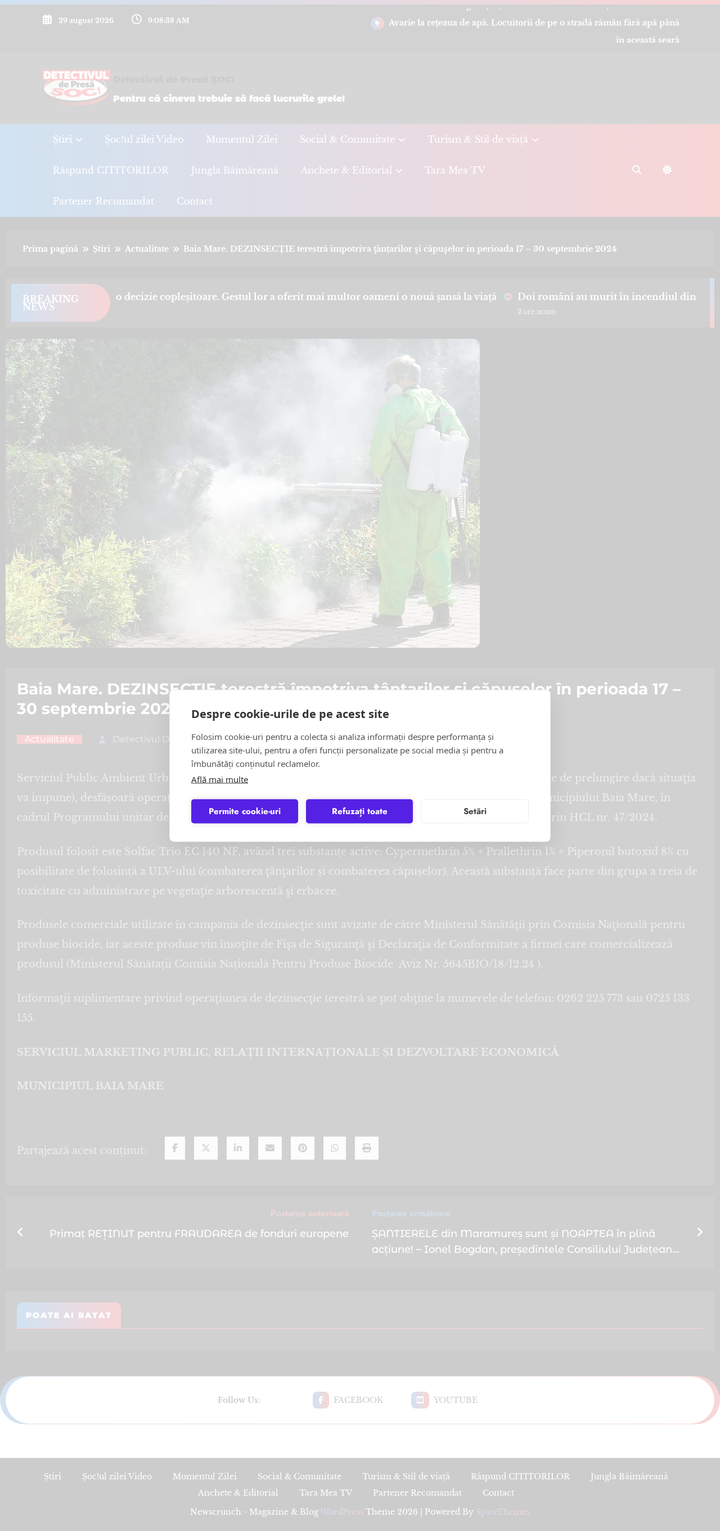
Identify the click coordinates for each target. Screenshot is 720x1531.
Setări (475, 811)
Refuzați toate (360, 811)
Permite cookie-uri (245, 811)
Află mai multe (219, 778)
